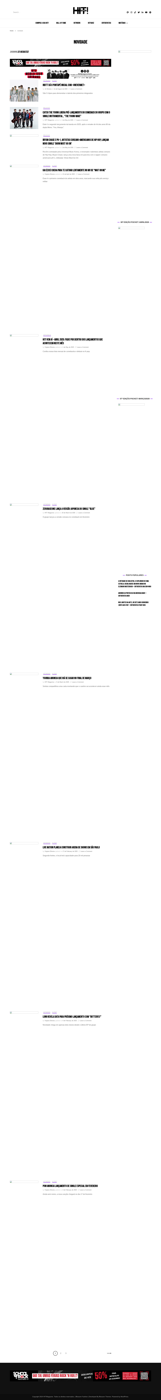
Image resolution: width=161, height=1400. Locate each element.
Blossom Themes (105, 1396)
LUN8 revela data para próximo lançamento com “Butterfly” (72, 1016)
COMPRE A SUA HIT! (42, 23)
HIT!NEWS (77, 23)
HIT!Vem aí (47, 335)
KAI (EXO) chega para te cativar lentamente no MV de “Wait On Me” (74, 170)
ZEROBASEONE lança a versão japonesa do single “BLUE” (69, 509)
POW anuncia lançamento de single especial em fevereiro (70, 1186)
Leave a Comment (76, 89)
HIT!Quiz (91, 23)
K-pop (54, 80)
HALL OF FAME (61, 23)
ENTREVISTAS (106, 23)
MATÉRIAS (122, 23)
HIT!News (46, 80)
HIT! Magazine (49, 120)
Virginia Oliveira (50, 174)
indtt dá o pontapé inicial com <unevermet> (64, 85)
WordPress (124, 1396)
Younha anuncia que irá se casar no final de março (67, 678)
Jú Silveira (48, 89)
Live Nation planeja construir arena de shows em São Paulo (71, 847)
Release (46, 108)
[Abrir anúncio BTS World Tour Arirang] (60, 74)
